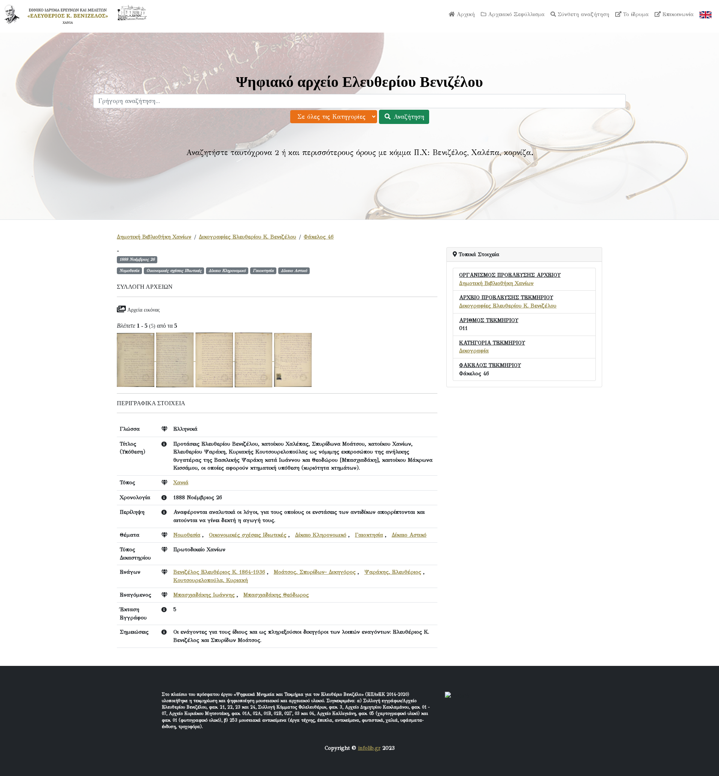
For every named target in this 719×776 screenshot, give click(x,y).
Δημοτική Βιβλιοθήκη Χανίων (154, 236)
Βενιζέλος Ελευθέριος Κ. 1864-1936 (219, 572)
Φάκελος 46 (319, 236)
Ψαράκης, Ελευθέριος (392, 572)
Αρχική (465, 14)
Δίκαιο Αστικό (409, 534)
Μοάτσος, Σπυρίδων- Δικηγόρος (315, 572)
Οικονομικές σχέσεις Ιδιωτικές (247, 534)
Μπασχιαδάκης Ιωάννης (204, 594)
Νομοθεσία (186, 534)
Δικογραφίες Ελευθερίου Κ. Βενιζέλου (247, 236)
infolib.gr (369, 748)
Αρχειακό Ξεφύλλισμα (515, 14)
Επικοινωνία (677, 14)
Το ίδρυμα (635, 14)
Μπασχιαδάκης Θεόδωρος (276, 594)
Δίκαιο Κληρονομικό (320, 534)
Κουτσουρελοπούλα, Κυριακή (210, 580)
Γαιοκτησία (369, 534)
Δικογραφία (474, 350)
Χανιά (180, 482)
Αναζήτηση (407, 116)
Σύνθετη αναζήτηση (582, 14)
